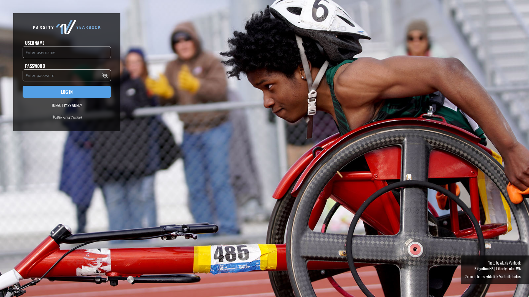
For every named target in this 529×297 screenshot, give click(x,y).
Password (35, 66)
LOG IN (67, 92)
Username (34, 43)
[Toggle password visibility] (105, 75)
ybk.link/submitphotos (503, 276)
